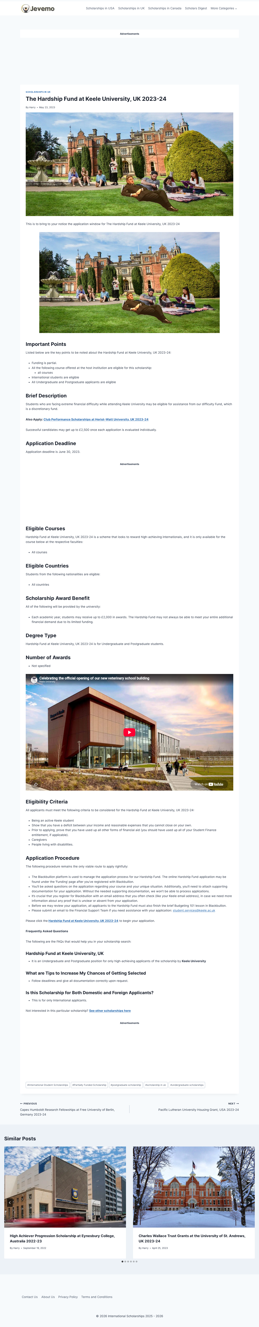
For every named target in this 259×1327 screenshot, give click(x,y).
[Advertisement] (129, 60)
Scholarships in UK (131, 8)
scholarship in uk (155, 1085)
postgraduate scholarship (126, 1085)
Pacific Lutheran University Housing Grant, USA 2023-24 (198, 1106)
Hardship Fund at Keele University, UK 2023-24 (83, 921)
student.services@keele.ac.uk (194, 910)
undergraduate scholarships (187, 1085)
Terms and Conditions (96, 1297)
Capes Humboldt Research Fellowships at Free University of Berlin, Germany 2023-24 (67, 1109)
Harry (32, 107)
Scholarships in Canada (164, 8)
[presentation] (65, 1187)
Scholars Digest (196, 8)
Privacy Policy (68, 1297)
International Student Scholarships (47, 1085)
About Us (48, 1297)
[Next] (249, 1202)
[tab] (122, 1261)
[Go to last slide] (10, 1202)
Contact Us (30, 1297)
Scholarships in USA (100, 8)
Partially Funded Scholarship (89, 1085)
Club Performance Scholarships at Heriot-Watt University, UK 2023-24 (96, 419)
